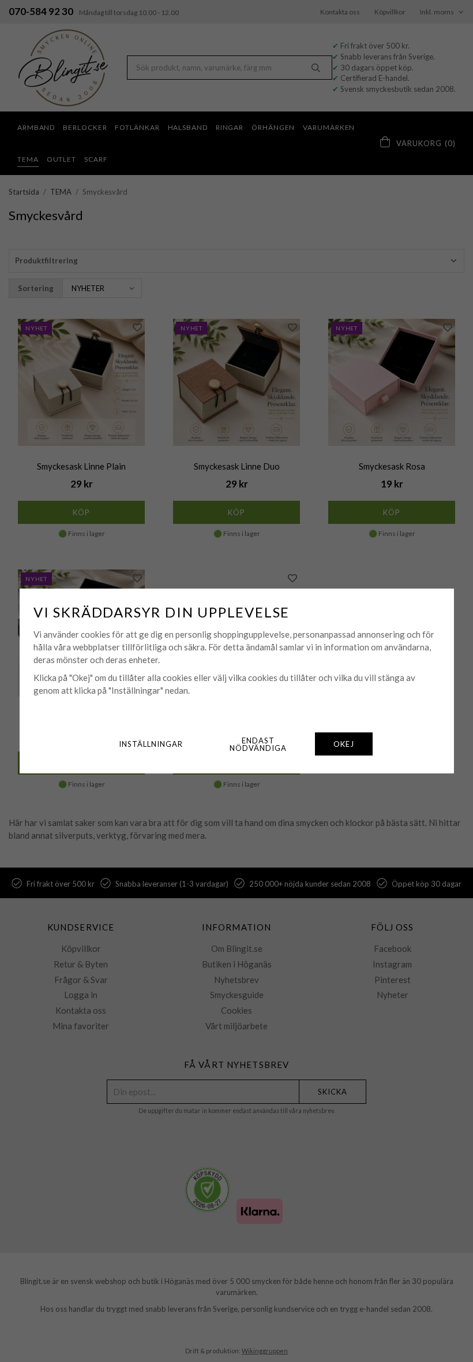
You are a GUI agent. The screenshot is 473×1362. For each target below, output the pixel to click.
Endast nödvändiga (258, 744)
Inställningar (151, 744)
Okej (343, 744)
